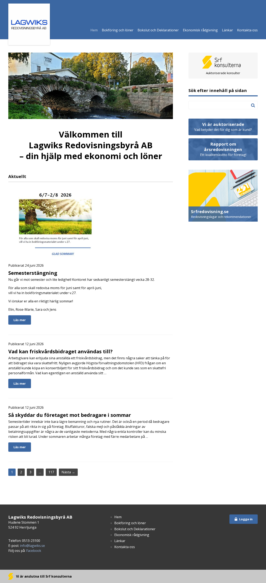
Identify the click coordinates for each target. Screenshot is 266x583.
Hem (94, 30)
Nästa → (68, 472)
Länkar (227, 30)
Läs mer (20, 320)
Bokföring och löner (117, 30)
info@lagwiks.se (32, 545)
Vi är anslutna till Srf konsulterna (43, 576)
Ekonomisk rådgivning (200, 30)
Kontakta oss (247, 30)
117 (51, 472)
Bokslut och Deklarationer (158, 30)
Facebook (33, 550)
